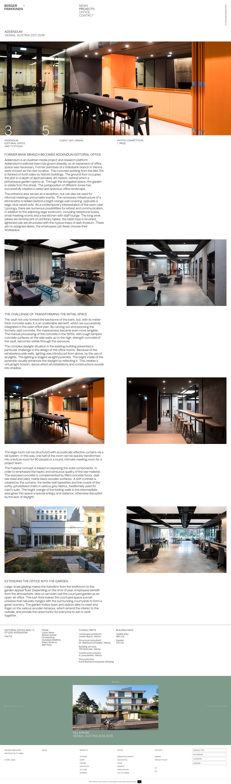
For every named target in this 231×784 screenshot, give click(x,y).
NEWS (44, 750)
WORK (82, 760)
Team (119, 763)
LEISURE (83, 763)
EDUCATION (84, 766)
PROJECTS (84, 750)
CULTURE (83, 770)
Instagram (198, 754)
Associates (122, 760)
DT (156, 768)
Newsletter (198, 750)
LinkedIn (197, 763)
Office (84, 12)
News (83, 5)
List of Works (123, 773)
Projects (86, 8)
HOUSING (83, 757)
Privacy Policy (161, 760)
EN (156, 771)
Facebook (197, 759)
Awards (120, 766)
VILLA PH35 (93, 734)
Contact (86, 15)
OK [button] (139, 781)
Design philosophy (125, 757)
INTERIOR (83, 773)
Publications (123, 770)
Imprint (158, 757)
